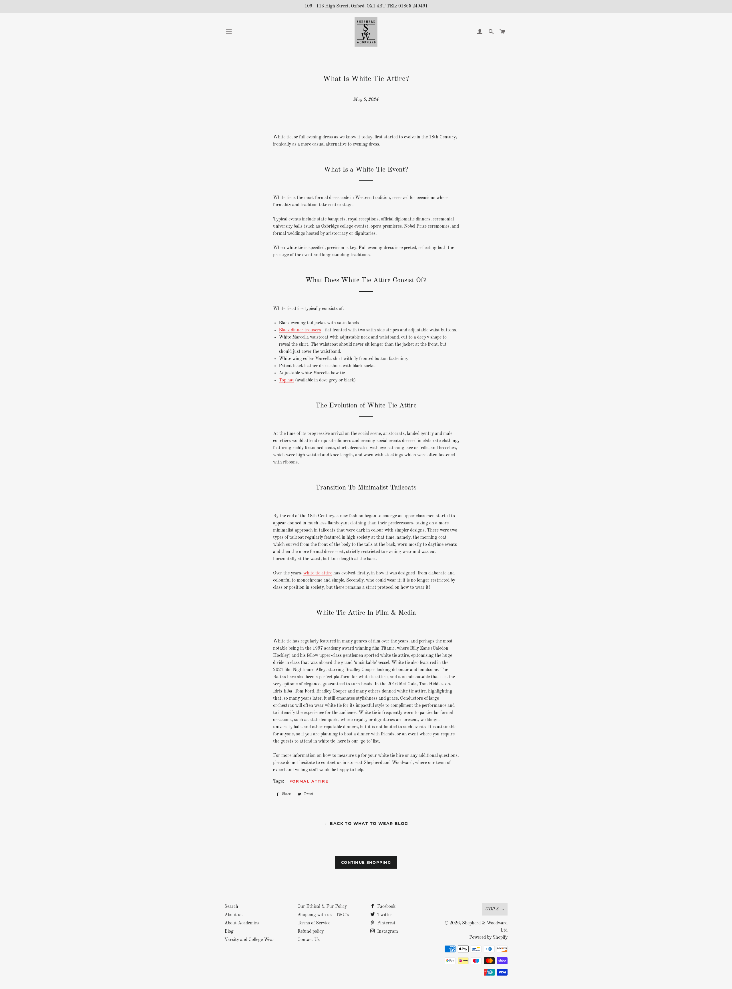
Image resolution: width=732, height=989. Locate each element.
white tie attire (317, 573)
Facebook (385, 906)
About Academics (241, 923)
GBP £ (492, 909)
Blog (229, 931)
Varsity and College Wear (249, 940)
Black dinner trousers (300, 330)
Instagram (387, 931)
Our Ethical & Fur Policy (322, 906)
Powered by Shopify (488, 937)
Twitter (384, 915)
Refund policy (310, 931)
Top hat (286, 380)
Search (231, 906)
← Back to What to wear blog (366, 823)
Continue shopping (366, 862)
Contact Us (308, 940)
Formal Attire (309, 781)
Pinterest (385, 923)
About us (233, 915)
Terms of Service (313, 923)
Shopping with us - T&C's (323, 915)
